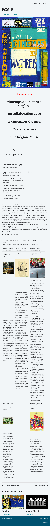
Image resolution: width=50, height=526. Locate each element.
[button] (35, 3)
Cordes (5, 511)
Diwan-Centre (9, 518)
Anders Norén (45, 518)
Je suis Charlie (33, 511)
